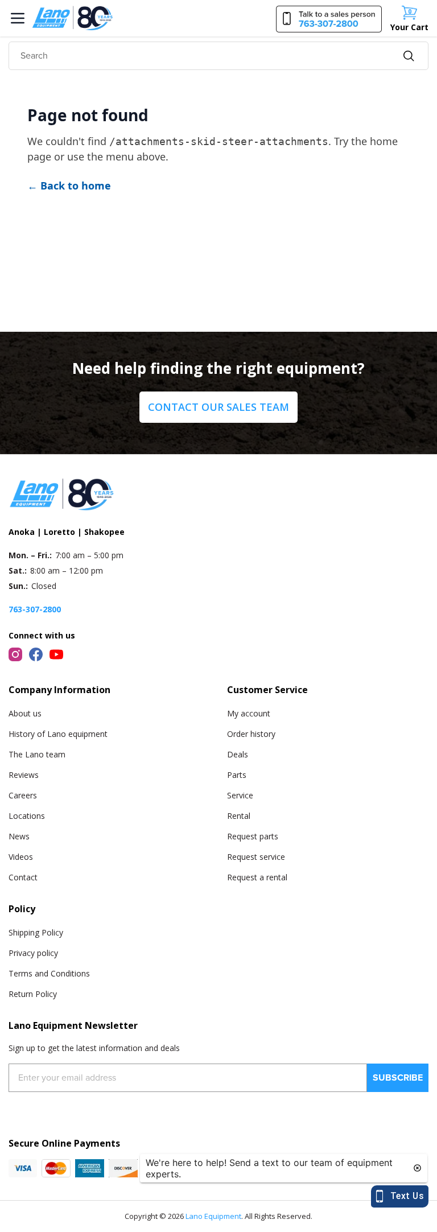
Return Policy (33, 993)
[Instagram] (15, 654)
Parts (236, 774)
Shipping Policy (36, 932)
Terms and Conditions (49, 973)
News (19, 836)
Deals (237, 754)
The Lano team (37, 754)
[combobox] (218, 56)
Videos (21, 856)
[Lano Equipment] (72, 18)
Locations (27, 815)
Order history (251, 733)
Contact (23, 877)
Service (240, 795)
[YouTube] (56, 654)
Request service (256, 856)
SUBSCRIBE (398, 1077)
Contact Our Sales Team (218, 407)
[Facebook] (36, 654)
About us (25, 713)
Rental (238, 815)
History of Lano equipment (58, 733)
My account (248, 713)
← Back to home (69, 185)
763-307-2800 (35, 609)
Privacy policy (33, 952)
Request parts (252, 836)
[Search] (409, 56)
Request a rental (257, 877)
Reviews (24, 774)
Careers (23, 795)
